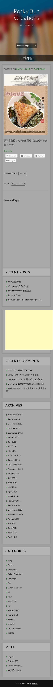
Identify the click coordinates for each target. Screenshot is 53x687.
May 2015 (12, 451)
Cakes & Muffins (15, 574)
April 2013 (12, 537)
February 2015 (14, 455)
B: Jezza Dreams (15, 295)
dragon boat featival (18, 184)
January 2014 (14, 505)
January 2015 (14, 460)
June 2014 (12, 482)
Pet (9, 606)
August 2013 (14, 519)
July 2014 (12, 478)
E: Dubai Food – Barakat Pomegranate (25, 299)
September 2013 (15, 514)
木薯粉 (11, 633)
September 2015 (15, 433)
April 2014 (12, 491)
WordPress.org (14, 670)
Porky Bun (40, 69)
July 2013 (12, 523)
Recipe (11, 619)
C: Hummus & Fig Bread (18, 286)
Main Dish (12, 601)
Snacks (11, 624)
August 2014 (14, 473)
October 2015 (14, 428)
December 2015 (15, 424)
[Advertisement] (29, 330)
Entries (13, 661)
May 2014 (12, 487)
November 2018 (15, 414)
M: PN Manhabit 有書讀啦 (19, 290)
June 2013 (12, 528)
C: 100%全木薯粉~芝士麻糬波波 (28, 379)
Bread (10, 565)
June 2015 (12, 446)
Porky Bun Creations (27, 14)
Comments (15, 665)
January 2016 (14, 419)
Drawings (12, 578)
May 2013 (12, 532)
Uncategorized (14, 628)
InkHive (35, 683)
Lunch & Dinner (14, 587)
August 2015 (14, 437)
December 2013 (15, 510)
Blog (10, 560)
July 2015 (12, 442)
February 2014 (14, 501)
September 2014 (15, 469)
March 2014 (13, 496)
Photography (14, 610)
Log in (10, 656)
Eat (9, 583)
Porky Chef (22, 173)
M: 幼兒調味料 (14, 281)
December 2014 (15, 464)
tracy (10, 370)
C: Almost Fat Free (24, 370)
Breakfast (12, 569)
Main (10, 597)
